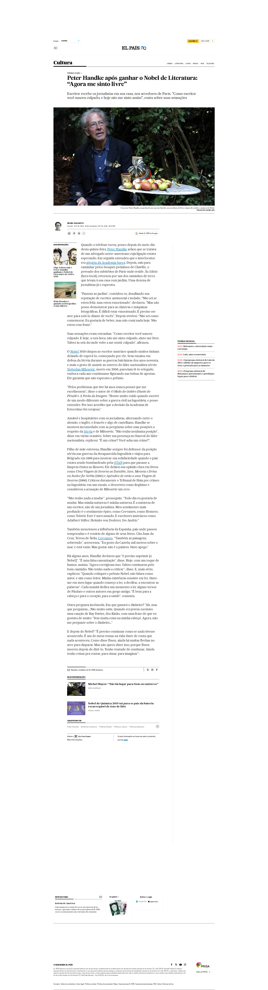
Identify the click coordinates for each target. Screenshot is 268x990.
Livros (188, 63)
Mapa (116, 984)
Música (195, 63)
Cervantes (105, 538)
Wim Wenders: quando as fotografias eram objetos (64, 304)
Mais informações (74, 740)
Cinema (170, 63)
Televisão (210, 63)
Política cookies (90, 984)
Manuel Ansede (94, 711)
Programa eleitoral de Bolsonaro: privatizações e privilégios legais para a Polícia (196, 374)
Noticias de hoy (168, 984)
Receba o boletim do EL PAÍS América (87, 670)
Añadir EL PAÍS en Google (148, 233)
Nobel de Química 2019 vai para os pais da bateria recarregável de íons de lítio (121, 705)
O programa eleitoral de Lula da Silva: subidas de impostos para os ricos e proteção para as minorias (196, 363)
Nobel (74, 351)
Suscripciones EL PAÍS (127, 984)
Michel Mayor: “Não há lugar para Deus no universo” (123, 684)
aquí (126, 740)
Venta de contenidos (68, 984)
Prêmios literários (136, 727)
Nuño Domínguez (94, 688)
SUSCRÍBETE (193, 41)
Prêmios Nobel (105, 727)
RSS (154, 984)
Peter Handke (117, 249)
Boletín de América (65, 903)
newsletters (61, 897)
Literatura (179, 63)
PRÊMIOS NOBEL (74, 73)
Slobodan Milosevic (81, 369)
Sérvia (88, 431)
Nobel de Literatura (89, 727)
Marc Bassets (75, 223)
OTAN (118, 463)
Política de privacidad (105, 984)
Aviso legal (80, 984)
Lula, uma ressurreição (194, 354)
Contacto (56, 984)
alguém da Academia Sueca (105, 263)
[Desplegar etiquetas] (157, 726)
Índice (159, 984)
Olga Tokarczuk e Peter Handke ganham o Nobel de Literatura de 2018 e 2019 (63, 272)
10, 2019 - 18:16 (81, 226)
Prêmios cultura (120, 727)
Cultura (62, 63)
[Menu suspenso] (55, 48)
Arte (202, 63)
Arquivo (113, 897)
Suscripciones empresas (144, 984)
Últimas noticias (186, 341)
